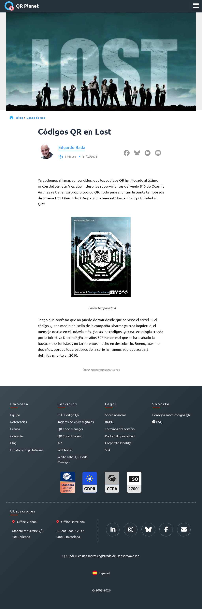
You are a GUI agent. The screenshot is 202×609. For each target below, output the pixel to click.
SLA (107, 450)
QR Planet (27, 6)
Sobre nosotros (115, 415)
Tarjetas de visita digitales (76, 422)
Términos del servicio (120, 429)
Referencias (18, 422)
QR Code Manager (70, 429)
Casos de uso (35, 117)
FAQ (158, 422)
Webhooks (65, 450)
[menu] (196, 5)
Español (104, 573)
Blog (19, 117)
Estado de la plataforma (26, 450)
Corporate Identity (118, 443)
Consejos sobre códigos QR (171, 415)
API (60, 443)
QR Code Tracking (70, 436)
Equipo (15, 415)
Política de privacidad (120, 436)
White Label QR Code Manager (73, 459)
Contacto (16, 436)
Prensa (15, 429)
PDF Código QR (68, 415)
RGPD (109, 422)
